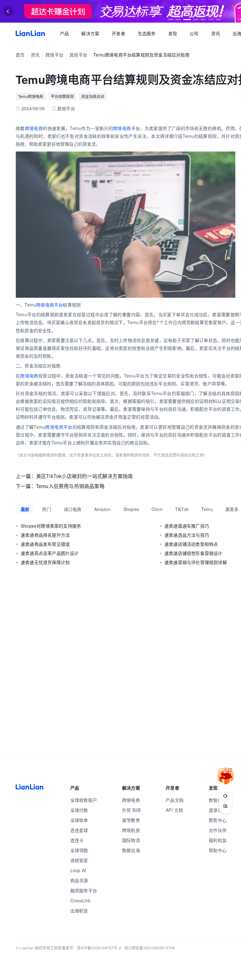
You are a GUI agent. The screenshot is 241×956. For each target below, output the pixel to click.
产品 (64, 33)
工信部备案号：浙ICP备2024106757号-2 (85, 947)
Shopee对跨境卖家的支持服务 (51, 526)
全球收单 (79, 820)
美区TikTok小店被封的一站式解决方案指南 (84, 476)
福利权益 (218, 840)
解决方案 (90, 33)
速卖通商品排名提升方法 (45, 535)
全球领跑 (79, 850)
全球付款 (79, 810)
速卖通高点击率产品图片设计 (50, 553)
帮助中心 (218, 850)
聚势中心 (218, 820)
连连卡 (77, 840)
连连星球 (79, 830)
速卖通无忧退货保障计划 (45, 562)
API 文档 (174, 810)
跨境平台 (54, 55)
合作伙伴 (218, 830)
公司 (194, 33)
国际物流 (131, 840)
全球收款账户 (83, 800)
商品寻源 (79, 880)
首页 (30, 33)
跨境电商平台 (49, 304)
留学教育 (131, 820)
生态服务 (147, 33)
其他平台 (78, 55)
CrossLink (80, 900)
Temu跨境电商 (30, 96)
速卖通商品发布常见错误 (45, 544)
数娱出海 (131, 850)
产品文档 (175, 800)
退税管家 (79, 860)
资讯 (215, 33)
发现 (172, 33)
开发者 (118, 33)
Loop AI (78, 870)
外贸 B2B (131, 810)
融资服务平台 (83, 890)
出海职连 (79, 910)
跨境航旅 (131, 830)
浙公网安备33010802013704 (149, 947)
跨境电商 (34, 128)
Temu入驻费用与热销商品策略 (70, 486)
